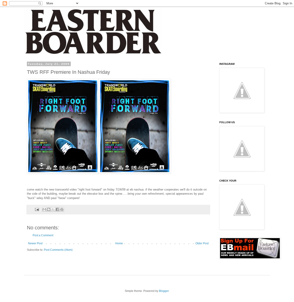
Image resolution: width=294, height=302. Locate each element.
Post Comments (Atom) (58, 249)
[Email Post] (37, 209)
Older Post (202, 243)
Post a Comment (43, 235)
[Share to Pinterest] (61, 209)
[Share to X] (53, 209)
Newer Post (35, 243)
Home (119, 243)
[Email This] (44, 209)
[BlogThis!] (48, 209)
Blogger (164, 291)
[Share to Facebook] (57, 209)
